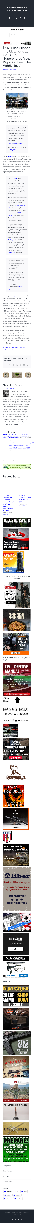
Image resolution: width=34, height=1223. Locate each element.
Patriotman (7, 347)
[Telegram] (27, 365)
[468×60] (17, 42)
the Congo (11, 240)
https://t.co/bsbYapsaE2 (15, 143)
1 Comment (20, 349)
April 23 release (18, 296)
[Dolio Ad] (17, 373)
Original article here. (9, 70)
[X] (9, 365)
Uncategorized (12, 349)
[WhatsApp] (20, 365)
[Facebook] (5, 365)
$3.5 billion (14, 178)
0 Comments (8, 513)
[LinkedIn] (16, 365)
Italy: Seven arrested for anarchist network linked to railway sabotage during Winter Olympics (8, 502)
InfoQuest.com (17, 1214)
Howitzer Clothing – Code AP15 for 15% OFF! (25, 498)
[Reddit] (13, 365)
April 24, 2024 (12, 150)
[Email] (24, 365)
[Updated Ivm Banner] (17, 465)
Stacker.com (11, 253)
